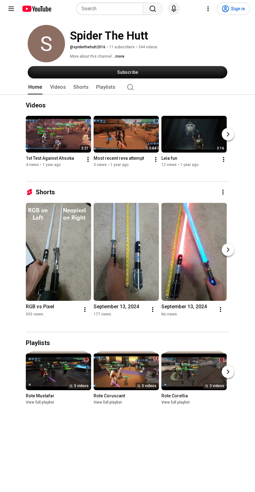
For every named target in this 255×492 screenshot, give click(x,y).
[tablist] (127, 87)
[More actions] (88, 159)
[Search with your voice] (174, 8)
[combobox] (111, 8)
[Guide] (11, 8)
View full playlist (40, 402)
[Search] (153, 8)
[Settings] (208, 8)
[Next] (228, 134)
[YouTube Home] (36, 8)
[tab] (35, 87)
